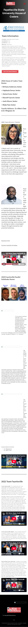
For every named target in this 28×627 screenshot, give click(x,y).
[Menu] (24, 4)
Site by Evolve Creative (16, 624)
